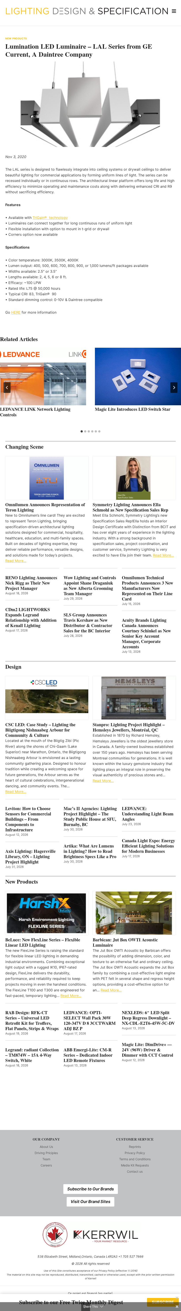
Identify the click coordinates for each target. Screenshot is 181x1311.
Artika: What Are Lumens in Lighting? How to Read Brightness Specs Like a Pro (90, 851)
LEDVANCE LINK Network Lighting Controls (35, 412)
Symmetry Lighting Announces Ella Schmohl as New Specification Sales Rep (130, 507)
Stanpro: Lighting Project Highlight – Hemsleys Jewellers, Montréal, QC (129, 727)
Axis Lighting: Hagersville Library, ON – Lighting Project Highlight (30, 857)
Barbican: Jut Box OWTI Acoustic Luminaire (125, 942)
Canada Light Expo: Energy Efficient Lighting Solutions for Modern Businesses (148, 846)
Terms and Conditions (135, 1159)
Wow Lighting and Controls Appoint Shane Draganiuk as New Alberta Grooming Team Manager (90, 585)
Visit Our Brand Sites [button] (90, 1201)
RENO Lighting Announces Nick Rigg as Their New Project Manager (31, 583)
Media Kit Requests (135, 1165)
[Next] (173, 387)
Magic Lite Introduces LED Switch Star (132, 409)
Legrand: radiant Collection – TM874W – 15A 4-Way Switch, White (32, 1055)
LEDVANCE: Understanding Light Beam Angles (147, 814)
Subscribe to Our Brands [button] (90, 1189)
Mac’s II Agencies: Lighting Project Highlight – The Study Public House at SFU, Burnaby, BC (90, 816)
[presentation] (43, 376)
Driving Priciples (46, 1153)
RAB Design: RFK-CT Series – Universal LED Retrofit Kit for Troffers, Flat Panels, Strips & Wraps (32, 1020)
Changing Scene (24, 446)
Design (13, 666)
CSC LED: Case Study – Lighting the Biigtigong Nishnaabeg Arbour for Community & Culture (40, 730)
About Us (46, 1147)
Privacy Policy (135, 1153)
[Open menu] (174, 11)
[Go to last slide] (7, 387)
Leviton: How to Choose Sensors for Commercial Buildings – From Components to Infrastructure (28, 819)
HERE (16, 312)
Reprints (135, 1147)
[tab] (82, 431)
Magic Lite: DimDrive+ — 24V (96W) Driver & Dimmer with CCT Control (147, 1050)
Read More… (15, 560)
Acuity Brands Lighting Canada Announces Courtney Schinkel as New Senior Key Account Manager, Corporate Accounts (146, 633)
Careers (46, 1165)
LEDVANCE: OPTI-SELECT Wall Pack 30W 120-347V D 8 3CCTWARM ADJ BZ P (90, 1020)
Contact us (135, 1171)
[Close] (177, 1298)
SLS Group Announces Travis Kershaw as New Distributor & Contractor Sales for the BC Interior (88, 622)
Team (46, 1159)
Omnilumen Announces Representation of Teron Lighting (45, 507)
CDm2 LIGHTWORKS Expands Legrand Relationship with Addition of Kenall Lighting (31, 617)
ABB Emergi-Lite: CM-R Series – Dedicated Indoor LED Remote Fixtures (88, 1055)
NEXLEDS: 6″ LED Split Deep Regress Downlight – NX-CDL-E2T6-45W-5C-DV (148, 1018)
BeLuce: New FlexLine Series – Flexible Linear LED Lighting (42, 942)
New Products (16, 38)
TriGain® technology (50, 217)
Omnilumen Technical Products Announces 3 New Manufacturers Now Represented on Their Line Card (147, 588)
